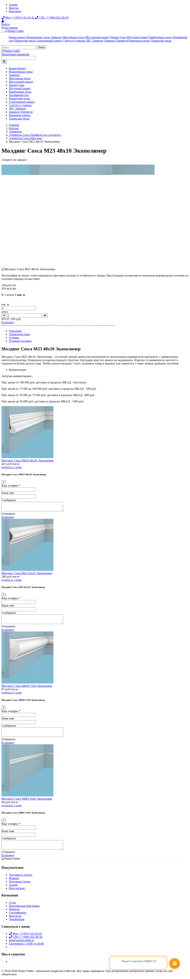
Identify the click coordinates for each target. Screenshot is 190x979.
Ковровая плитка (139, 40)
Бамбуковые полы (160, 37)
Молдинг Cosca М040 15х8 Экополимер (26, 685)
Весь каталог (17, 888)
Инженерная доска (38, 37)
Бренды (14, 7)
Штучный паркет (137, 37)
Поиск (41, 47)
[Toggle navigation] (2, 32)
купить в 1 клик (11, 467)
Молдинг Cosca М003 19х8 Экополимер (26, 798)
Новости (14, 909)
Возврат (14, 878)
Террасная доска (161, 40)
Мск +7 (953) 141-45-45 (27, 933)
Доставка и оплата (20, 874)
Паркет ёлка (118, 37)
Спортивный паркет (49, 40)
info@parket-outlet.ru (21, 940)
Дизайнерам (16, 919)
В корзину (7, 517)
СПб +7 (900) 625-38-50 (53, 17)
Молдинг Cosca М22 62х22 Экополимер (26, 573)
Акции (13, 4)
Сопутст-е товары (74, 40)
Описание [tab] (15, 330)
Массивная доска (74, 37)
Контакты (15, 11)
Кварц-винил (17, 37)
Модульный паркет (97, 37)
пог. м (5, 304)
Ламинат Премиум (116, 40)
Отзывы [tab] (14, 337)
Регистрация (9, 27)
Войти (5, 24)
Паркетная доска (24, 40)
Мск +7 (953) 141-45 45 (19, 17)
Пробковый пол (19, 95)
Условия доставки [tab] (20, 341)
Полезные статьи (19, 881)
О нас (12, 902)
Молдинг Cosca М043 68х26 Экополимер (27, 460)
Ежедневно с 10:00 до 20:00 (26, 943)
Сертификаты (17, 912)
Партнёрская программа (24, 905)
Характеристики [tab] (19, 334)
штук (4, 311)
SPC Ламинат (94, 40)
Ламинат (56, 37)
